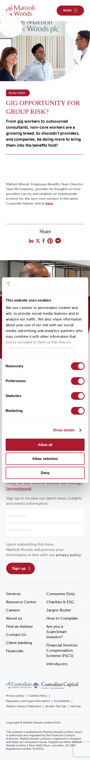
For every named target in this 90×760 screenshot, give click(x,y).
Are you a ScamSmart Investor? (56, 631)
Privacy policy (15, 695)
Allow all (45, 445)
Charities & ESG (60, 602)
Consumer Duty (60, 593)
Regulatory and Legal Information (28, 701)
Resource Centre (21, 602)
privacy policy (68, 555)
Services (13, 593)
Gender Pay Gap (55, 706)
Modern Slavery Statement (23, 706)
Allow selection (45, 459)
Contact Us (16, 634)
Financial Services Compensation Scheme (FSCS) (62, 650)
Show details (64, 430)
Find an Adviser (19, 626)
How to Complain (62, 618)
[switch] (77, 381)
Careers (13, 610)
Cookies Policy (37, 695)
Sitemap (75, 706)
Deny (45, 473)
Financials (14, 651)
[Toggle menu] (70, 11)
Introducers (56, 664)
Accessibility (62, 701)
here (49, 203)
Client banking (19, 642)
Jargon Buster (58, 610)
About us (14, 618)
